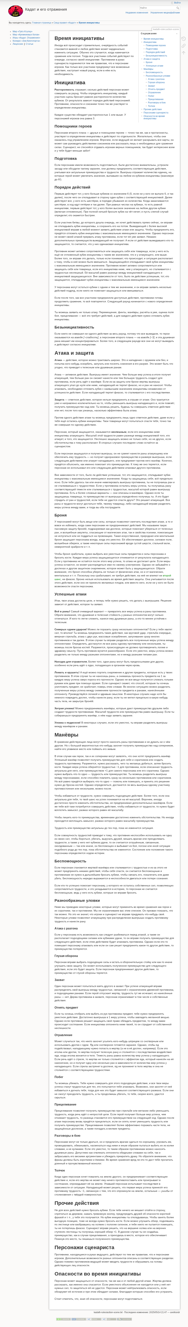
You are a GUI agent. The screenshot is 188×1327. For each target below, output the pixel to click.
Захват (151, 86)
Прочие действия (153, 109)
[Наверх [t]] (183, 52)
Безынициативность (156, 55)
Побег (151, 96)
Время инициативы (89, 22)
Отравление (154, 92)
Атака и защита (152, 59)
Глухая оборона (156, 82)
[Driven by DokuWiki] (124, 1319)
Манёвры (148, 69)
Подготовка (152, 49)
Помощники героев (156, 45)
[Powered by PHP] (78, 1319)
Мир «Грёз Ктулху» (22, 31)
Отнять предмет (156, 89)
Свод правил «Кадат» (65, 22)
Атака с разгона (156, 79)
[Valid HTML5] (94, 1319)
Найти (178, 8)
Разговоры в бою (157, 102)
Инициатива (150, 42)
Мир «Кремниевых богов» (26, 34)
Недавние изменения (137, 12)
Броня (149, 62)
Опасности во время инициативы (154, 117)
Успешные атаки (154, 65)
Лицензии (18, 44)
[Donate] (63, 1319)
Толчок (151, 106)
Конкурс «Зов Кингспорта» (26, 41)
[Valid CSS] (109, 1319)
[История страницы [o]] (183, 38)
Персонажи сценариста (156, 112)
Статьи (29, 44)
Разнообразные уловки (158, 76)
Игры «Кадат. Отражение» (26, 37)
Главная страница (41, 22)
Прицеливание (156, 99)
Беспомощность (154, 72)
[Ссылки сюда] (183, 45)
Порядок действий (155, 52)
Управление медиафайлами (165, 12)
